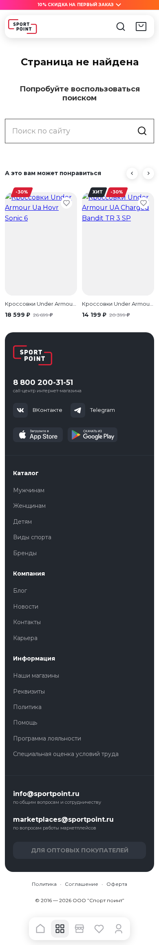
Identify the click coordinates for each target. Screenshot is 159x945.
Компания (29, 573)
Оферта (116, 884)
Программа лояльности (47, 738)
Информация (34, 658)
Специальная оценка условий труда (66, 754)
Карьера (25, 638)
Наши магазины (36, 675)
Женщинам (29, 505)
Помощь (25, 722)
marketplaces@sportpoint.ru (63, 819)
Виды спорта (32, 537)
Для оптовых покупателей (79, 850)
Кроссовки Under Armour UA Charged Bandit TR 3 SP (118, 303)
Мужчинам (28, 490)
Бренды (25, 553)
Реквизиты (29, 691)
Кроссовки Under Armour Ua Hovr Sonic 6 (41, 303)
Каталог (26, 473)
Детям (22, 521)
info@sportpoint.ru (46, 794)
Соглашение (81, 884)
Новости (25, 606)
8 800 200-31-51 (43, 382)
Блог (20, 590)
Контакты (27, 622)
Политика (27, 707)
